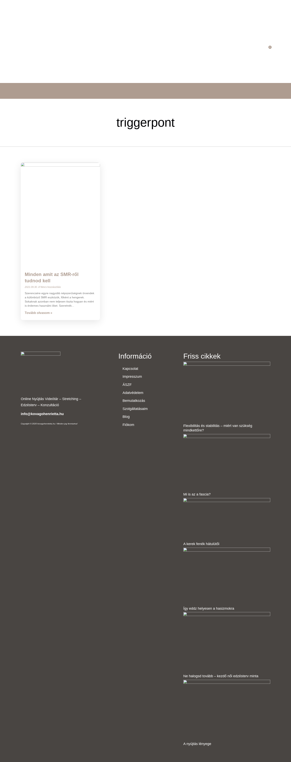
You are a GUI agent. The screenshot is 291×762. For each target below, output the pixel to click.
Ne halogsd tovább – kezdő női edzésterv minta (220, 676)
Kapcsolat (166, 49)
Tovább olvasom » (38, 313)
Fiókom (187, 49)
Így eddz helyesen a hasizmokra (208, 608)
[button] (261, 49)
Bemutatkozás (125, 49)
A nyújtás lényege (197, 744)
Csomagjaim (96, 49)
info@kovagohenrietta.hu (42, 414)
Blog (148, 49)
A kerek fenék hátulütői (201, 544)
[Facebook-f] (248, 49)
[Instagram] (254, 49)
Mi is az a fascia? (197, 494)
